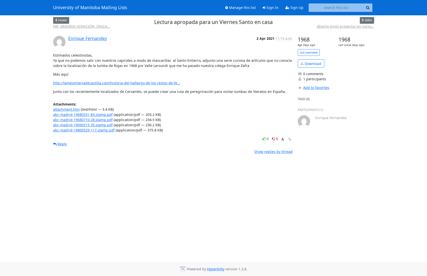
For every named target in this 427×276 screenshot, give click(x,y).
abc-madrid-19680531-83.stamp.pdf (83, 114)
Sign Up (296, 7)
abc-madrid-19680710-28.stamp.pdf (83, 119)
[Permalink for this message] (290, 139)
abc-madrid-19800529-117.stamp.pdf (84, 130)
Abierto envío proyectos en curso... (345, 26)
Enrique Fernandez (87, 38)
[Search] (367, 7)
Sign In (272, 7)
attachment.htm (66, 109)
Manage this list (242, 7)
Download (312, 63)
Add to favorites (316, 87)
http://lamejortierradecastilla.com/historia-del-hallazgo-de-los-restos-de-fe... (116, 83)
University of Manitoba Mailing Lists (90, 8)
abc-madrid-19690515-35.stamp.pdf (83, 125)
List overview (309, 52)
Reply (62, 144)
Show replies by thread (273, 151)
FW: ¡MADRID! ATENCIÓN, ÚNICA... (81, 26)
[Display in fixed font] (282, 139)
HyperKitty (215, 269)
